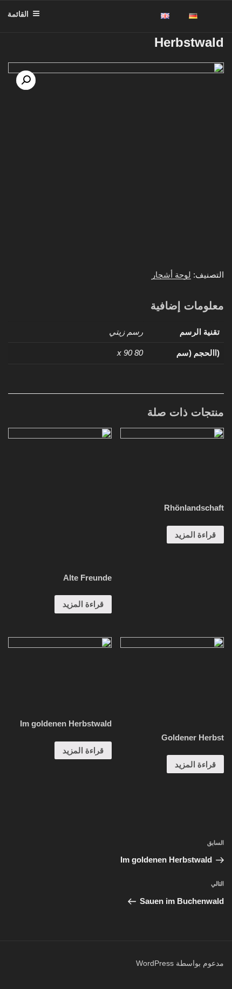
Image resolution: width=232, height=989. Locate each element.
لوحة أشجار (171, 274)
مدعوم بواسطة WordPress (180, 963)
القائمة (18, 14)
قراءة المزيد (195, 534)
